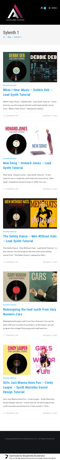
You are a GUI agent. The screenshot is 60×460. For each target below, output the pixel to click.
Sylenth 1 (17, 37)
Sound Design (9, 85)
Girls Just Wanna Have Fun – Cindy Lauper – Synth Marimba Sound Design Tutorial (28, 387)
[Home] (4, 37)
